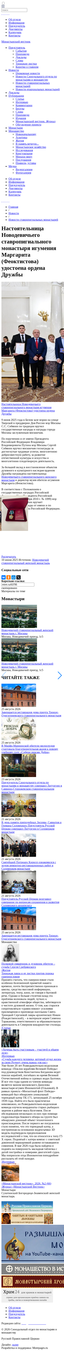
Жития (20, 140)
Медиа (13, 166)
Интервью (22, 102)
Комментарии (24, 105)
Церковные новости (28, 73)
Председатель (17, 25)
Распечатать (8, 556)
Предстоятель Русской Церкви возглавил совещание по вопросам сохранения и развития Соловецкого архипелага (30, 902)
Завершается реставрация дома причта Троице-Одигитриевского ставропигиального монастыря (31, 714)
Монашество (16, 130)
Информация (16, 22)
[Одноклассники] (8, 577)
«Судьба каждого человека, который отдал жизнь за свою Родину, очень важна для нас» (31, 1061)
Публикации (16, 95)
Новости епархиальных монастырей (38, 89)
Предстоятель (17, 47)
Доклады (21, 57)
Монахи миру (24, 156)
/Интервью (8, 1056)
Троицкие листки (26, 63)
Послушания (23, 159)
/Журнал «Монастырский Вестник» (23, 1186)
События (21, 50)
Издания (21, 118)
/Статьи (6, 1027)
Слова (19, 60)
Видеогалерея (24, 169)
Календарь (15, 32)
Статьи (20, 98)
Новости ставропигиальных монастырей (33, 219)
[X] (18, 577)
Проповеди (22, 54)
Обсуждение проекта (28, 124)
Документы (16, 29)
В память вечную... (27, 143)
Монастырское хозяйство (31, 147)
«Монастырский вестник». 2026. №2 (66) (26, 1183)
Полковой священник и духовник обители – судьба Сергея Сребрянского (28, 965)
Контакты (14, 35)
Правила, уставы (26, 163)
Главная (13, 206)
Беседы (20, 108)
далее (15, 1344)
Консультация (24, 153)
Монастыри (16, 127)
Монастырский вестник (15, 41)
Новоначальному (26, 134)
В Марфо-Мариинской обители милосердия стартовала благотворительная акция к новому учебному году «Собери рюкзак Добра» (29, 749)
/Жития (5, 970)
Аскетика (21, 137)
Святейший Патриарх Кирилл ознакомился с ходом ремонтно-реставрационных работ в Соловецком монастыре (28, 865)
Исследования (24, 150)
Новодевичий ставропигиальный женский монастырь (25, 561)
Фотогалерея (23, 172)
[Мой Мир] (13, 577)
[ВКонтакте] (3, 577)
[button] (59, 675)
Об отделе (15, 19)
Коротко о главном (27, 66)
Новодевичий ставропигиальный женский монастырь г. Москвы (27, 632)
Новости (14, 70)
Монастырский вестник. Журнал (35, 121)
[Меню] (3, 6)
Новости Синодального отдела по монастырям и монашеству (36, 78)
